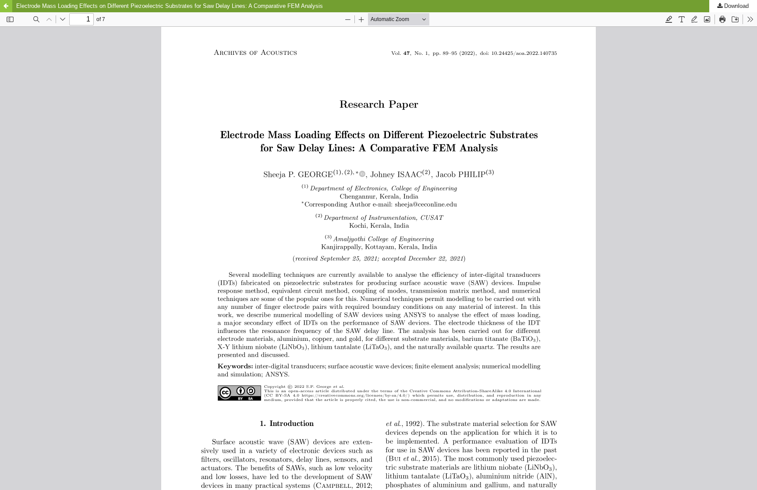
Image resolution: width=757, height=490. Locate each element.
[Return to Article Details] (6, 6)
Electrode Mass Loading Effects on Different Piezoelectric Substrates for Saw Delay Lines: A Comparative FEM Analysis (169, 6)
